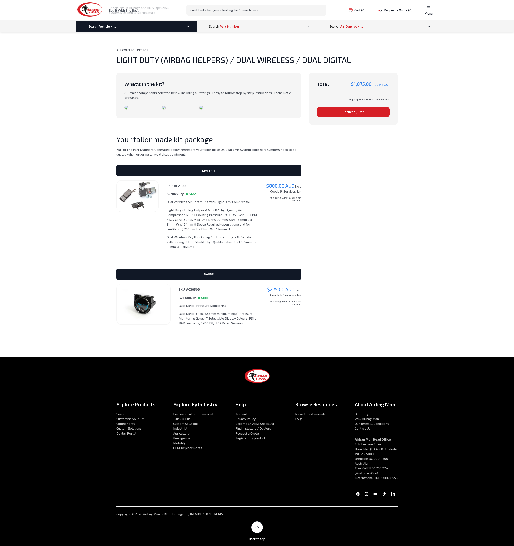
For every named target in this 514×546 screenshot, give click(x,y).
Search (121, 414)
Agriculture (181, 433)
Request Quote (353, 112)
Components (125, 423)
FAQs (298, 419)
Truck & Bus (181, 419)
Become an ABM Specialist (254, 423)
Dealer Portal (126, 433)
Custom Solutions (129, 428)
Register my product (250, 438)
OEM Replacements (187, 448)
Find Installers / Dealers (253, 428)
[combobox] (256, 10)
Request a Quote (247, 433)
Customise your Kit (130, 419)
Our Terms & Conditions (372, 423)
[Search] (322, 9)
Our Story (361, 414)
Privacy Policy (245, 419)
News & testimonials (310, 414)
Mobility (179, 443)
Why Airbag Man (367, 419)
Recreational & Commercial (193, 414)
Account (241, 414)
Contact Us (362, 428)
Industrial (180, 428)
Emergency (181, 438)
